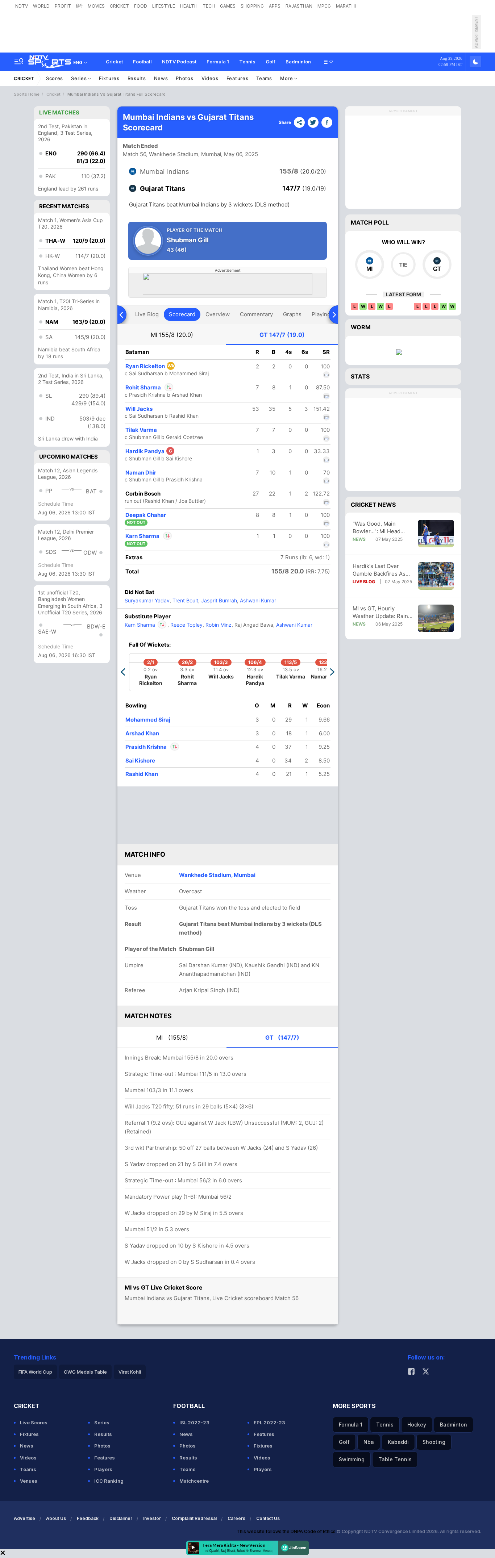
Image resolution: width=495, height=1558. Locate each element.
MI (172, 334)
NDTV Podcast (179, 61)
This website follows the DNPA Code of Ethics (287, 1531)
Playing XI (324, 314)
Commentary (256, 314)
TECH (209, 6)
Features (237, 78)
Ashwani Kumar (257, 600)
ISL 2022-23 (194, 1422)
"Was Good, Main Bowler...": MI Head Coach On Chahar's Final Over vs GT (377, 527)
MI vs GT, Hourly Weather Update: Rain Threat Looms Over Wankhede (380, 612)
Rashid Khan (141, 773)
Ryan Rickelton (149, 366)
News (161, 78)
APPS (274, 6)
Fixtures (109, 78)
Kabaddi (398, 1442)
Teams (264, 78)
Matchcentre (194, 1481)
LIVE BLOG (364, 581)
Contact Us (268, 1518)
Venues (28, 1481)
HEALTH (188, 6)
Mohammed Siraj (147, 719)
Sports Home (26, 94)
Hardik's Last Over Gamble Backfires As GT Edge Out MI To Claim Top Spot (379, 570)
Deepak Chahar (145, 514)
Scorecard (182, 314)
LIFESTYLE (163, 6)
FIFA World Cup (35, 1372)
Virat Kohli (129, 1372)
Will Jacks (139, 408)
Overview (217, 314)
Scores (54, 78)
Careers (236, 1518)
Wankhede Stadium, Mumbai (217, 875)
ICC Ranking (109, 1481)
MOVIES (96, 6)
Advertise (24, 1518)
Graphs (292, 314)
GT (282, 334)
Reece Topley (186, 625)
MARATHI (346, 6)
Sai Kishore (140, 760)
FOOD (140, 6)
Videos (210, 78)
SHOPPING (252, 6)
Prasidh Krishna (146, 746)
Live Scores (33, 1422)
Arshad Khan (142, 733)
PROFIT (63, 6)
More (287, 78)
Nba (368, 1442)
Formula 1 (218, 61)
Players (103, 1469)
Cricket (114, 61)
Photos (184, 78)
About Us (56, 1518)
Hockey (416, 1424)
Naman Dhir (140, 472)
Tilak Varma (141, 429)
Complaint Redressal (194, 1518)
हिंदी (79, 6)
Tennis (247, 61)
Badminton (298, 61)
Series (79, 78)
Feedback (88, 1518)
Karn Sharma (148, 535)
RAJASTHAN (299, 6)
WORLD (41, 6)
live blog (147, 314)
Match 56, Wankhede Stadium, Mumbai (172, 154)
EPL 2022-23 (269, 1422)
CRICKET (119, 6)
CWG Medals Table (85, 1372)
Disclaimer (120, 1518)
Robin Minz (218, 625)
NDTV (21, 6)
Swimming (352, 1459)
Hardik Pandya (148, 451)
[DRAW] (403, 264)
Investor (152, 1518)
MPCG (324, 6)
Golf (270, 61)
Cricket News (373, 504)
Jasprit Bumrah (218, 600)
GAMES (228, 6)
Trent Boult (184, 600)
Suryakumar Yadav (147, 600)
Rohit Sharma (149, 387)
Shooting (434, 1442)
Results (137, 78)
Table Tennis (395, 1459)
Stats (360, 376)
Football (142, 61)
